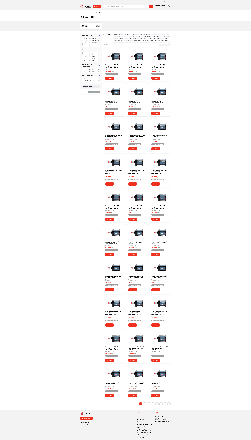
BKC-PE (163, 36)
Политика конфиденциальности (160, 419)
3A (122, 34)
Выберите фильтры (94, 92)
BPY (143, 40)
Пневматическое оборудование (141, 418)
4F (138, 34)
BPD (148, 38)
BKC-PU (125, 38)
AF (119, 36)
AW (139, 36)
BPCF (144, 38)
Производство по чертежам (98, 1)
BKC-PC (153, 36)
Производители (109, 1)
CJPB (162, 40)
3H (127, 34)
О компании (88, 1)
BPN (122, 40)
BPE (151, 38)
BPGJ (166, 38)
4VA (152, 34)
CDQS (152, 40)
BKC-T (130, 38)
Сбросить (85, 92)
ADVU (116, 36)
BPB (138, 38)
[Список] (104, 45)
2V (119, 34)
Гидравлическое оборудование (141, 415)
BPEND (158, 38)
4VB (155, 34)
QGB (116, 34)
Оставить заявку (86, 418)
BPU (125, 40)
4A (135, 34)
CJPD (166, 40)
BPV (128, 40)
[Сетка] (107, 45)
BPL (115, 40)
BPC (141, 38)
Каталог (97, 6)
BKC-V (134, 38)
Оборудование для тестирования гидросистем (144, 429)
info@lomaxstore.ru (160, 5)
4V (149, 34)
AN (127, 36)
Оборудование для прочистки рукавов (144, 426)
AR (133, 36)
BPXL (139, 40)
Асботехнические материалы (144, 432)
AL (121, 36)
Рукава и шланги (141, 421)
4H (141, 34)
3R (130, 34)
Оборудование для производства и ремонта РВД (144, 423)
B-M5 (145, 36)
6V (158, 34)
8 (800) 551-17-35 (159, 7)
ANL (131, 36)
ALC (125, 36)
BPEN (155, 38)
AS (136, 36)
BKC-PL (116, 38)
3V (133, 34)
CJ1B (159, 40)
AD (168, 34)
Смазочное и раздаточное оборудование (143, 436)
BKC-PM (121, 38)
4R (146, 34)
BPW (132, 40)
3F (125, 34)
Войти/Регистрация (166, 1)
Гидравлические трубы (143, 434)
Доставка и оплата (159, 416)
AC (165, 34)
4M (144, 34)
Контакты (82, 1)
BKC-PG (168, 36)
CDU (155, 40)
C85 (148, 40)
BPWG (135, 40)
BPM (119, 40)
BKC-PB (148, 36)
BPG (162, 38)
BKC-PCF (158, 36)
